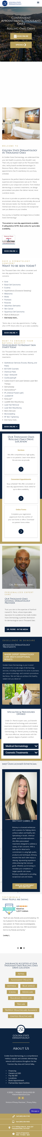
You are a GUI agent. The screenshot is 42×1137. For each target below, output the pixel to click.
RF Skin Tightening (11, 417)
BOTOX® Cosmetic (11, 369)
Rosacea (7, 303)
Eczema (7, 288)
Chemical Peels (10, 372)
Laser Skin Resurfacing (13, 408)
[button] (38, 2)
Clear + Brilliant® (10, 375)
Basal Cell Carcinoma (12, 285)
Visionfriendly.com (21, 1094)
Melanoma (8, 294)
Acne (6, 282)
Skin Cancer (8, 309)
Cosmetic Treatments (17, 752)
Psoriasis (7, 300)
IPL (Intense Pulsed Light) (13, 393)
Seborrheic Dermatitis (12, 306)
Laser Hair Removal (11, 405)
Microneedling (9, 414)
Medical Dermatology (17, 746)
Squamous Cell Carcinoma (14, 312)
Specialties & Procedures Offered (21, 713)
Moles (6, 297)
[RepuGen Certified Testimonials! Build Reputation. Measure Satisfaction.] (18, 909)
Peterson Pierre (8, 236)
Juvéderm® (8, 396)
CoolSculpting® (10, 378)
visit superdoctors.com (8, 243)
